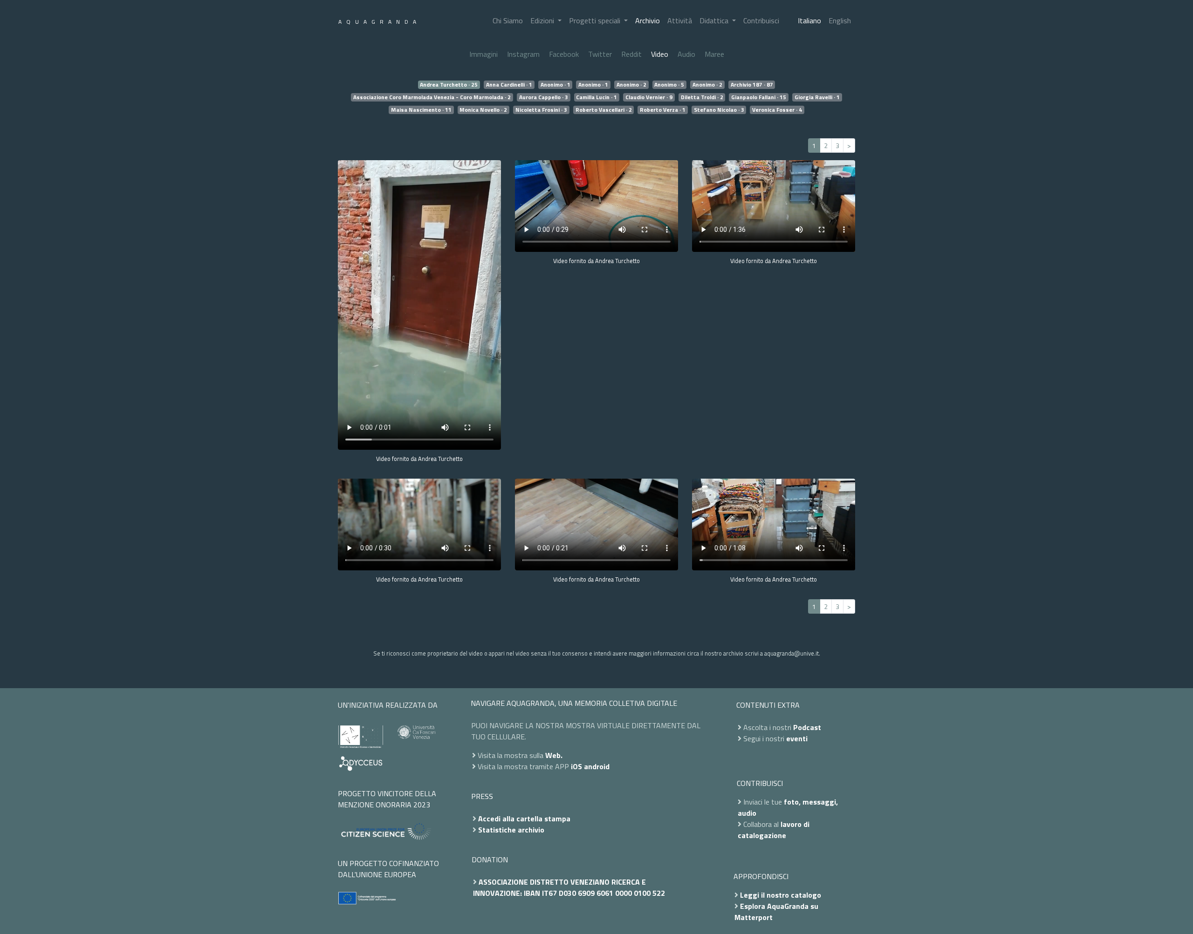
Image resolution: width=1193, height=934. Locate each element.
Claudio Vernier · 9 (648, 97)
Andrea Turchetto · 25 (449, 85)
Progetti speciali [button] (595, 20)
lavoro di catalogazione (773, 830)
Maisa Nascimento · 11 (421, 110)
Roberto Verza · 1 (663, 110)
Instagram (523, 54)
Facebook (564, 54)
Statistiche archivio (511, 829)
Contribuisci (761, 20)
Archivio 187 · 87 (752, 85)
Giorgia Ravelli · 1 (817, 97)
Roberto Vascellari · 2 (604, 110)
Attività (679, 20)
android (597, 766)
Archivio (647, 20)
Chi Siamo (508, 20)
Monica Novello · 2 (483, 110)
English (840, 20)
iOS (576, 766)
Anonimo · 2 (631, 85)
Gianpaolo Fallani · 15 (758, 97)
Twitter (600, 54)
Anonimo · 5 (669, 85)
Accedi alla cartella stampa (524, 818)
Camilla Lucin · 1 (596, 97)
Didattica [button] (714, 20)
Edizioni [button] (543, 20)
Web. (553, 755)
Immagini (483, 54)
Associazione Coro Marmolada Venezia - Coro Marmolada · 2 (432, 97)
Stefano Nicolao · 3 (719, 110)
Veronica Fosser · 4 (777, 110)
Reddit (631, 54)
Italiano (809, 20)
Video (659, 54)
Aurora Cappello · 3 (543, 97)
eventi (797, 738)
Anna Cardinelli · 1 (509, 85)
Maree (714, 54)
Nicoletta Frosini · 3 (541, 110)
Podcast (807, 727)
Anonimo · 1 (555, 85)
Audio (686, 54)
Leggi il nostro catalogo (780, 894)
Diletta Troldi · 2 (702, 97)
